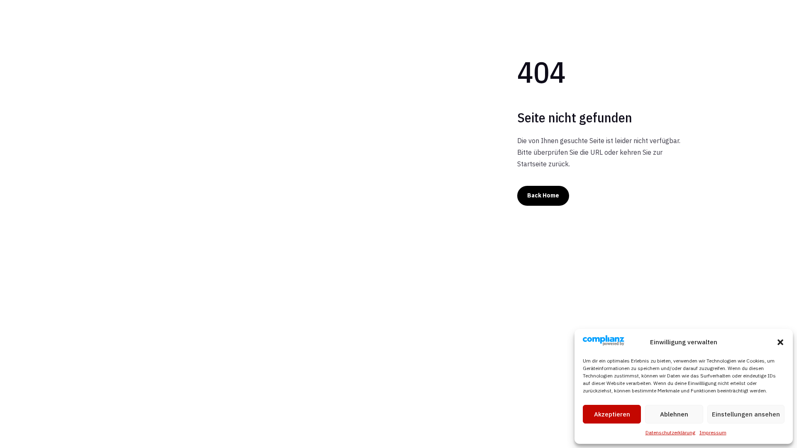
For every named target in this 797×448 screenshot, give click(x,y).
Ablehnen (674, 414)
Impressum (712, 432)
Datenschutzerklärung (670, 432)
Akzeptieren (612, 414)
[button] (780, 342)
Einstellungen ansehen (746, 414)
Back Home (543, 195)
